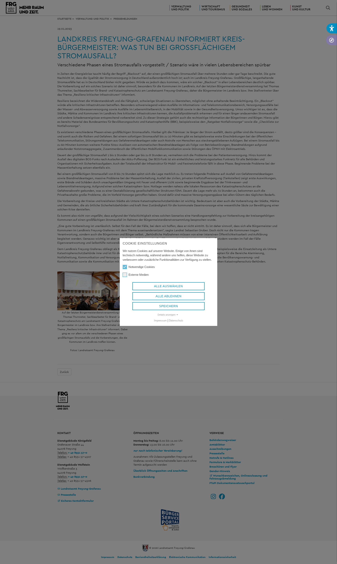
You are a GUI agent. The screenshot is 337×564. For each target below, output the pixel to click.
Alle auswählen (168, 286)
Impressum (160, 320)
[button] (331, 28)
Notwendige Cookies (142, 267)
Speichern (168, 306)
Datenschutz (176, 320)
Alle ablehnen (169, 296)
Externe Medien (139, 274)
